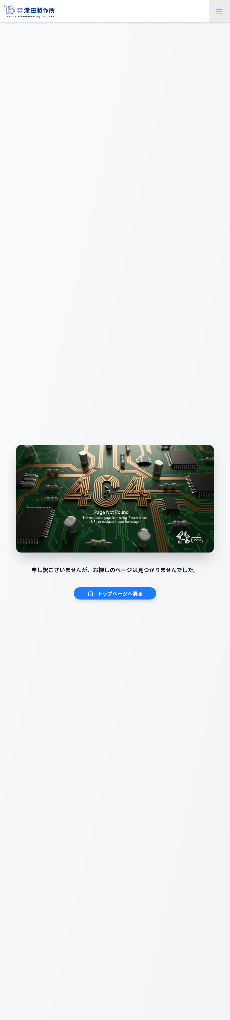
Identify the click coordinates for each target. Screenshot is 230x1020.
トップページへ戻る (120, 593)
